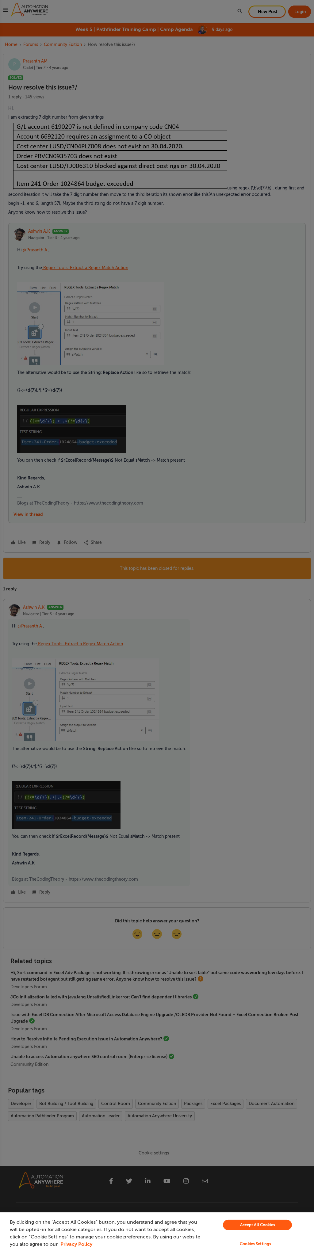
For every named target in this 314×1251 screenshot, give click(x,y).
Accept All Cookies (257, 1224)
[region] (157, 1231)
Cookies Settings (255, 1243)
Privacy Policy (76, 1244)
